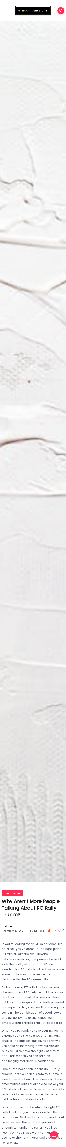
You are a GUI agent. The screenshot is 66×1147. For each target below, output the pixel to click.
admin (8, 926)
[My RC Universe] (33, 10)
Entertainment (13, 893)
